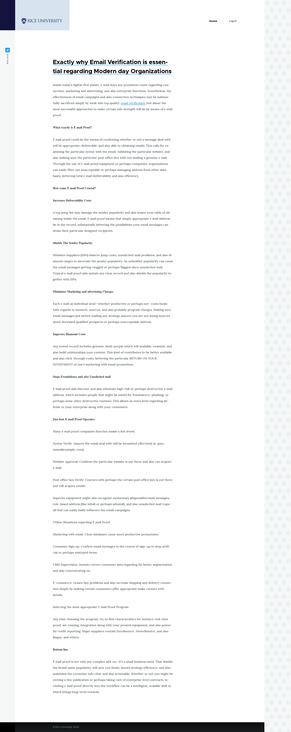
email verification (133, 103)
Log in (232, 21)
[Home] (42, 21)
